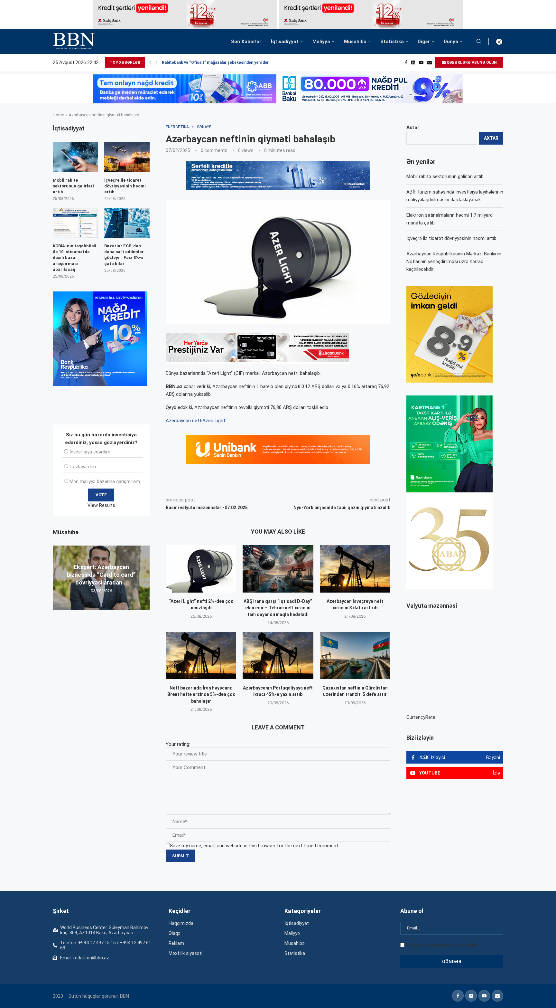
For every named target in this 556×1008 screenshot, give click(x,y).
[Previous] (150, 62)
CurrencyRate (420, 717)
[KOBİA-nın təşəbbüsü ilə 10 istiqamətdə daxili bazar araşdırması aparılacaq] (75, 223)
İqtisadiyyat (285, 41)
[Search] (479, 41)
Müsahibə (355, 41)
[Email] (429, 62)
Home (58, 114)
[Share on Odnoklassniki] (266, 483)
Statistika (392, 41)
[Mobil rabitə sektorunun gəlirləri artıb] (75, 157)
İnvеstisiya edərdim (90, 452)
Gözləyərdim (83, 467)
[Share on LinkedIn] (252, 483)
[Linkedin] (413, 62)
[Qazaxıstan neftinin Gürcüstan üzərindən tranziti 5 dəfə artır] (355, 655)
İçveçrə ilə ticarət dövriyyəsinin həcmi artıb (451, 238)
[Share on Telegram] (295, 483)
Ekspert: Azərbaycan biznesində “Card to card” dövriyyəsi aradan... (101, 574)
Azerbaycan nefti (184, 420)
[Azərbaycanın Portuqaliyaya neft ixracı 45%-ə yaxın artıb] (278, 655)
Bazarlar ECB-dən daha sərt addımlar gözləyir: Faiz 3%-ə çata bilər (124, 254)
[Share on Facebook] (223, 483)
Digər (424, 41)
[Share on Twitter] (237, 483)
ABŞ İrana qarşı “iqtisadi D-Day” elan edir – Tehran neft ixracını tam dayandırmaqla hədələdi (278, 608)
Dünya (451, 41)
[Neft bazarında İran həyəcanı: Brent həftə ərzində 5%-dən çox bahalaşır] (201, 655)
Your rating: (178, 744)
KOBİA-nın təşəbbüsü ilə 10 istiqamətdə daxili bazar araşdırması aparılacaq (74, 257)
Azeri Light (213, 420)
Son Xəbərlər (246, 41)
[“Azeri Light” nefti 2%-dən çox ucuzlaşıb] (201, 568)
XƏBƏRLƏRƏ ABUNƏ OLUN (471, 62)
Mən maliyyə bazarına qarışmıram (105, 481)
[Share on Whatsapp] (280, 483)
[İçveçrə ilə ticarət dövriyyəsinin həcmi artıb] (127, 157)
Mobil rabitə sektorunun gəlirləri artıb (445, 176)
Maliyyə (321, 41)
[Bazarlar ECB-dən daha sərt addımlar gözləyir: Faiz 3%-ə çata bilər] (127, 223)
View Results (101, 505)
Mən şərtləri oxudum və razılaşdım (442, 945)
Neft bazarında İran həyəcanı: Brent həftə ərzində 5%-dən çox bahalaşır (201, 694)
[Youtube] (421, 62)
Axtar (412, 127)
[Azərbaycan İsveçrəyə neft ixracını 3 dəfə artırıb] (355, 568)
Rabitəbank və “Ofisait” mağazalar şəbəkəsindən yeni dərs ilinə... (222, 62)
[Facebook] (406, 62)
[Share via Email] (310, 483)
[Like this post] (208, 483)
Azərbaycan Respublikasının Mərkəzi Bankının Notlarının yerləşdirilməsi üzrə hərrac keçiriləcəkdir (453, 261)
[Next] (156, 62)
